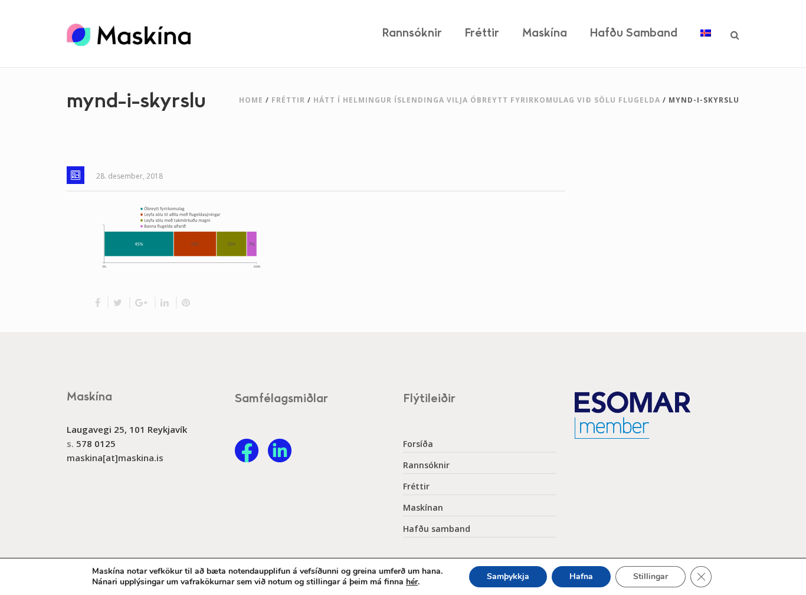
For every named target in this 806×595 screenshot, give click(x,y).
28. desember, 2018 (129, 176)
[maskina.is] (129, 33)
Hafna (581, 576)
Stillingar (650, 576)
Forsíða (418, 444)
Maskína (544, 33)
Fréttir (482, 33)
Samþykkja (508, 576)
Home (251, 100)
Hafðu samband (633, 33)
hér (412, 582)
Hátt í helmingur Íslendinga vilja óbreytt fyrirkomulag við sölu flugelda (486, 100)
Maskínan (423, 507)
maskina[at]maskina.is (115, 457)
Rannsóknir (412, 33)
